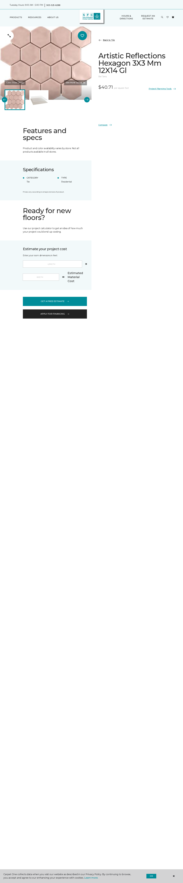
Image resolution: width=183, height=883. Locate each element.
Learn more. (91, 877)
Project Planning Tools (160, 89)
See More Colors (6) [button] (75, 82)
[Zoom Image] (9, 35)
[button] (162, 17)
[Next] (87, 99)
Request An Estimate (148, 17)
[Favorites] (167, 17)
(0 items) (173, 17)
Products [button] (16, 17)
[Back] (4, 99)
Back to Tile (109, 40)
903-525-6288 (53, 5)
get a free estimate (52, 301)
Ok (151, 876)
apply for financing (52, 314)
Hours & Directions (126, 17)
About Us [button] (52, 17)
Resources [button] (34, 17)
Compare (103, 125)
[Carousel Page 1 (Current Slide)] (15, 99)
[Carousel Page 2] (39, 99)
